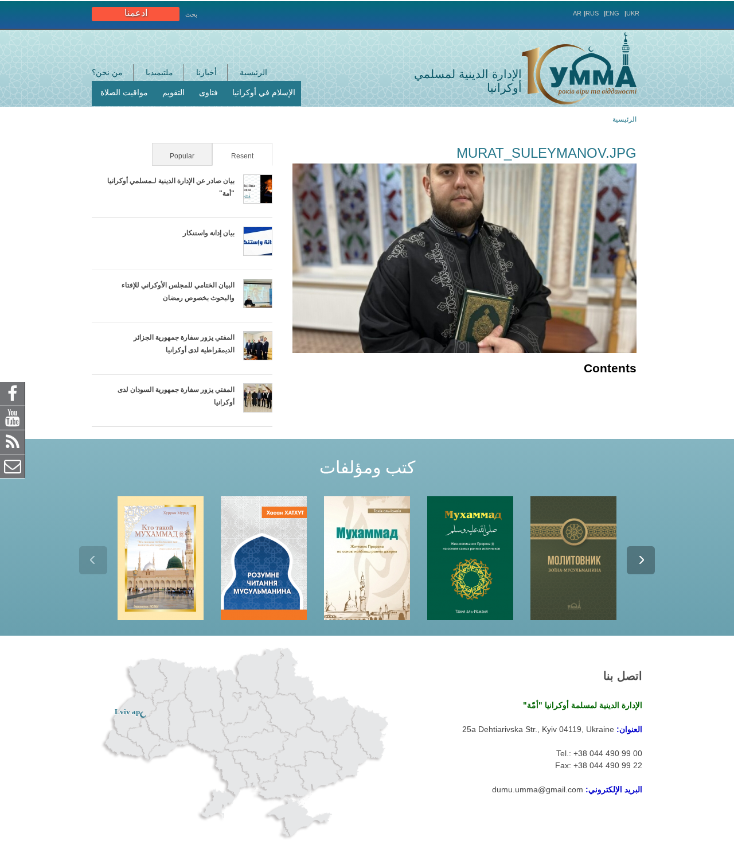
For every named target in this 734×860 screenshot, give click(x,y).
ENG (612, 13)
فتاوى (208, 92)
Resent (233, 156)
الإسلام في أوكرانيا (263, 92)
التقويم (173, 92)
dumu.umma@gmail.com (537, 789)
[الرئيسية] (579, 68)
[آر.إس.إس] (12, 441)
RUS (592, 13)
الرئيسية (253, 72)
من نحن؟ (107, 72)
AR (577, 13)
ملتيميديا (159, 72)
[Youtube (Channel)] (12, 417)
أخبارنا (206, 72)
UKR (632, 13)
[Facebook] (12, 393)
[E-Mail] (12, 465)
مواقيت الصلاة (124, 92)
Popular (182, 156)
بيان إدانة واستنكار (209, 233)
